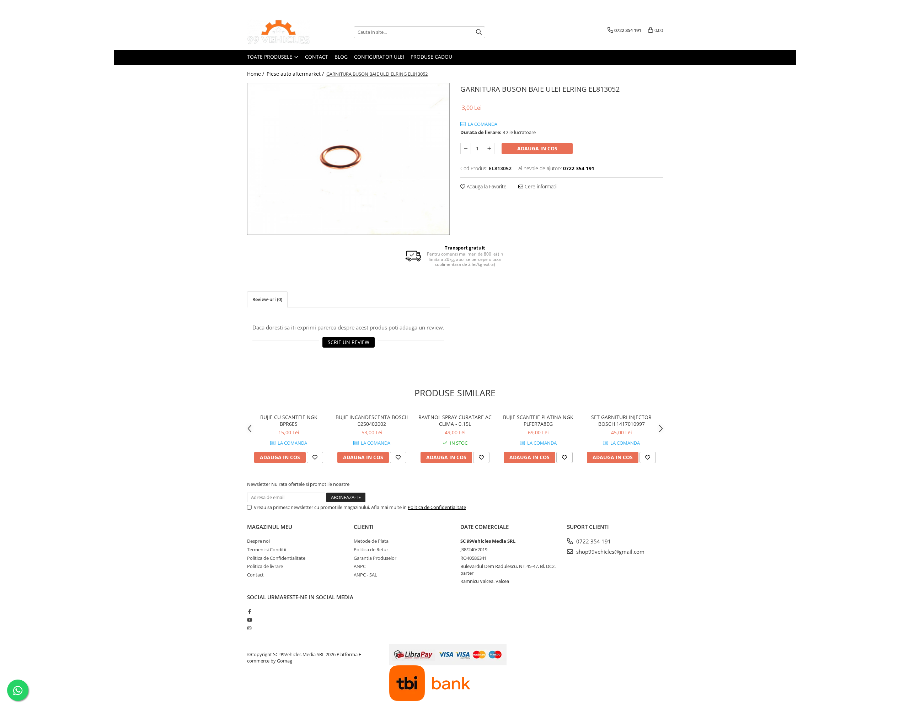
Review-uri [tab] (267, 299)
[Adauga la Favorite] (315, 457)
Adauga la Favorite (486, 186)
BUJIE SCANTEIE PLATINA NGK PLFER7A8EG (538, 420)
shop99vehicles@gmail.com (609, 551)
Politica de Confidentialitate (437, 507)
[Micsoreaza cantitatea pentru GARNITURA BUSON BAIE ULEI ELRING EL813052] (465, 148)
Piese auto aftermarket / (296, 73)
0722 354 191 (593, 541)
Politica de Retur (371, 549)
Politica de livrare (265, 566)
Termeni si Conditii (266, 549)
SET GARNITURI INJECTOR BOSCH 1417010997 (621, 420)
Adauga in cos (537, 148)
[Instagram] (249, 628)
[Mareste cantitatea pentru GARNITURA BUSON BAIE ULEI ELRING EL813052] (489, 148)
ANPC (360, 566)
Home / (256, 73)
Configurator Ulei (379, 56)
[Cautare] (478, 32)
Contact (316, 56)
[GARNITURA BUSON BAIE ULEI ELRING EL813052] (348, 159)
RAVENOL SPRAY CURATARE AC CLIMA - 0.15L (455, 420)
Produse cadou (431, 56)
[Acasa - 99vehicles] (282, 32)
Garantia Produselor (375, 558)
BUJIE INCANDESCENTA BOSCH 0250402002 (372, 420)
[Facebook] (249, 611)
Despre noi (258, 541)
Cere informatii (540, 186)
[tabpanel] (348, 159)
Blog (341, 56)
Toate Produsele (270, 56)
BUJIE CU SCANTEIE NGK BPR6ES (288, 420)
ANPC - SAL (365, 575)
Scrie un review (348, 342)
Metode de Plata (371, 541)
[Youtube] (249, 620)
